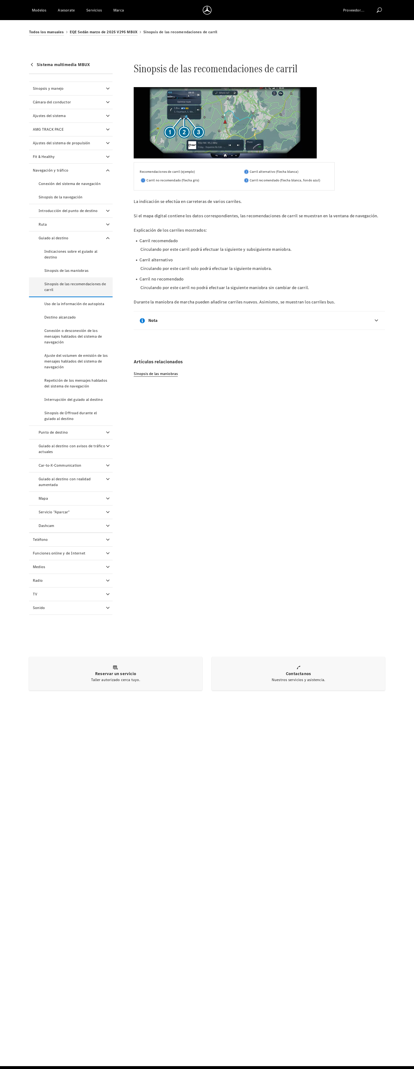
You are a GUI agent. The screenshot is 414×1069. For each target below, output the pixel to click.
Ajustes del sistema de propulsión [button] (61, 143)
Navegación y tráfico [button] (50, 170)
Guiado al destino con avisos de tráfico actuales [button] (72, 448)
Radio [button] (38, 580)
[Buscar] (379, 10)
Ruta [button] (43, 224)
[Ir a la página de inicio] (207, 10)
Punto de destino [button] (53, 432)
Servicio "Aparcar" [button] (54, 512)
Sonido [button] (39, 607)
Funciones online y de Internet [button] (59, 553)
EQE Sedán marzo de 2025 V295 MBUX (104, 31)
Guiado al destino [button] (53, 238)
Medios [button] (39, 566)
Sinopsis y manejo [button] (48, 88)
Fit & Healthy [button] (44, 156)
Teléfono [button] (40, 539)
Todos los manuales (46, 31)
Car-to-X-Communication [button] (60, 465)
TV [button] (35, 594)
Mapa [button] (43, 498)
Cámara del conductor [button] (52, 102)
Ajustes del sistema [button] (49, 115)
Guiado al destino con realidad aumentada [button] (65, 481)
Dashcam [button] (46, 525)
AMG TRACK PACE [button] (48, 129)
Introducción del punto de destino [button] (68, 210)
